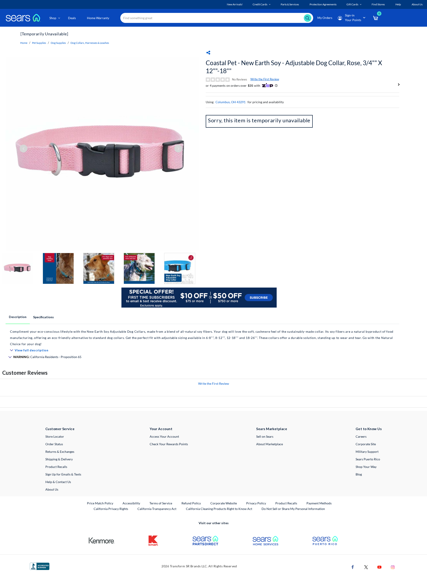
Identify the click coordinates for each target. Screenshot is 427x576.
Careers (361, 436)
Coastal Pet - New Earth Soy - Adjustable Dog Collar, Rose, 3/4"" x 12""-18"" (294, 67)
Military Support (367, 451)
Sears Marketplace (271, 429)
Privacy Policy (256, 503)
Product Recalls (56, 467)
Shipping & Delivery (59, 459)
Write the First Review (264, 79)
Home (23, 42)
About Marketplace (269, 444)
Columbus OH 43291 (231, 102)
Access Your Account (164, 436)
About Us (51, 489)
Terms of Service (160, 503)
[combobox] (216, 18)
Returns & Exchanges (59, 451)
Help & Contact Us (58, 482)
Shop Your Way (366, 467)
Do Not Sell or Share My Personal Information (293, 509)
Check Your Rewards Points (169, 444)
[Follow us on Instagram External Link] (392, 566)
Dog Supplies (58, 42)
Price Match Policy (100, 503)
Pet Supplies (39, 42)
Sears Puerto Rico (368, 459)
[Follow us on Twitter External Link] (366, 566)
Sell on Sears (264, 436)
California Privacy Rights (111, 509)
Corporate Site (366, 444)
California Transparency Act (156, 509)
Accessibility (131, 503)
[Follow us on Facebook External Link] (352, 566)
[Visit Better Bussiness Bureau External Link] (39, 566)
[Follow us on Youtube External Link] (379, 566)
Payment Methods (319, 503)
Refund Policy (191, 503)
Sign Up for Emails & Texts (63, 474)
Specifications (43, 317)
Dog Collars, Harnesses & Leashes (89, 42)
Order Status (54, 444)
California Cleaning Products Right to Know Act (219, 509)
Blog (359, 474)
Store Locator (54, 436)
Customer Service (60, 429)
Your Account (161, 429)
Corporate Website (223, 503)
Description (17, 317)
